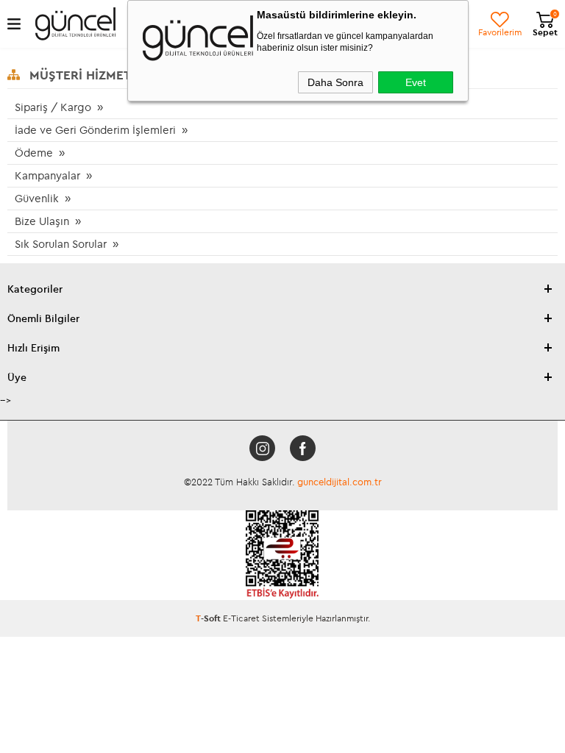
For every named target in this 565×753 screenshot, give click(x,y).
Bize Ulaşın (42, 221)
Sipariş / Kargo (53, 107)
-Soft (209, 618)
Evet (415, 82)
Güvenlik (37, 198)
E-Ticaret (241, 618)
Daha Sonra (335, 82)
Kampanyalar (47, 175)
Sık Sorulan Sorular (61, 244)
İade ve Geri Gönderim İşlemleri (95, 130)
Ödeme (34, 153)
